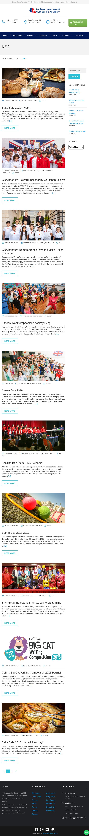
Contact (35, 811)
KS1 (23, 100)
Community (27, 243)
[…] (10, 121)
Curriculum (43, 35)
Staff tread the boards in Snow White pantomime (31, 602)
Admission (36, 793)
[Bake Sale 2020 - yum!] (33, 83)
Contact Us (79, 35)
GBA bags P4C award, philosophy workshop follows (33, 179)
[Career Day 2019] (33, 366)
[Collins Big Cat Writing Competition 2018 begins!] (33, 648)
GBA (45, 100)
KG (19, 383)
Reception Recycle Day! (77, 131)
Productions (34, 595)
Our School (17, 35)
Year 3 (37, 453)
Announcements (29, 170)
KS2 (26, 100)
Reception (43, 595)
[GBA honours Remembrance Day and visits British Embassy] (33, 225)
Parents (35, 800)
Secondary (50, 811)
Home (5, 35)
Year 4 (42, 453)
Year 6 (52, 453)
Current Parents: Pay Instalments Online (78, 22)
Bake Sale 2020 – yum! (16, 107)
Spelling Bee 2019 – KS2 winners (22, 462)
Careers (35, 814)
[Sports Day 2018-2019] (33, 508)
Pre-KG (29, 383)
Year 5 (47, 453)
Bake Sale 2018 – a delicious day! (22, 742)
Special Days (32, 100)
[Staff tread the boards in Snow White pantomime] (33, 578)
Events (34, 807)
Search (74, 77)
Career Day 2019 (12, 390)
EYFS (24, 316)
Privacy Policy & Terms (50, 833)
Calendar (65, 35)
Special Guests (47, 170)
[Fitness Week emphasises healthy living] (33, 298)
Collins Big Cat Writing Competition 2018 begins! (31, 672)
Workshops (6, 173)
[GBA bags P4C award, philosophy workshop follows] (33, 153)
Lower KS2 (50, 804)
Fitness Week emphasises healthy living (26, 322)
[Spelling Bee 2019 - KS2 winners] (33, 436)
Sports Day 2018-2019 (15, 532)
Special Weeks (37, 316)
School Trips (39, 243)
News (55, 35)
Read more (9, 128)
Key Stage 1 (51, 800)
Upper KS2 (50, 807)
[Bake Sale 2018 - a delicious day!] (33, 718)
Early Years (50, 797)
